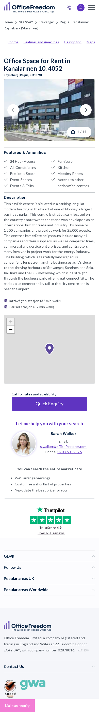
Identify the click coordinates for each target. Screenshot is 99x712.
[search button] (54, 8)
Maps (91, 42)
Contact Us (14, 666)
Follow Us (12, 567)
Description (72, 42)
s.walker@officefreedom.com (63, 446)
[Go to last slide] (13, 110)
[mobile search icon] (81, 7)
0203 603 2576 (69, 452)
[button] (49, 349)
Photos (13, 42)
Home (8, 22)
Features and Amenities (41, 42)
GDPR (9, 556)
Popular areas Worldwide (26, 589)
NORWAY (26, 22)
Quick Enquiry (49, 403)
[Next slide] (86, 110)
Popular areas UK (19, 578)
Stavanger (46, 22)
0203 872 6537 (70, 8)
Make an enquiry (17, 706)
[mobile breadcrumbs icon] (91, 7)
